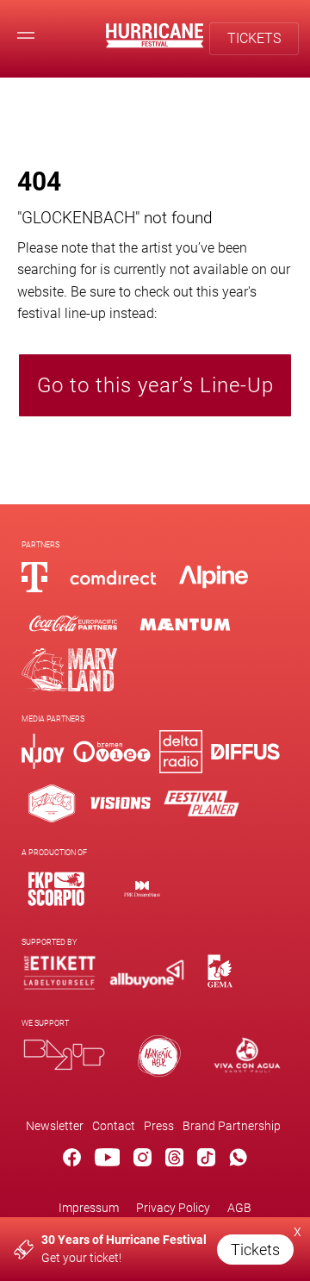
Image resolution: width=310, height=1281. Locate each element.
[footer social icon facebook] (72, 1160)
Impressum (89, 1208)
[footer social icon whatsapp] (238, 1160)
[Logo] (56, 888)
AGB (239, 1208)
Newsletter (55, 1126)
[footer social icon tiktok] (206, 1160)
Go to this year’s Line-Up (155, 385)
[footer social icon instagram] (142, 1160)
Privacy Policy (173, 1208)
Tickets (255, 1249)
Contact (113, 1126)
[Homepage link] (154, 43)
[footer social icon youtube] (108, 1160)
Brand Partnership (232, 1126)
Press (159, 1126)
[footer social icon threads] (174, 1160)
